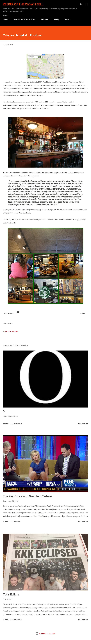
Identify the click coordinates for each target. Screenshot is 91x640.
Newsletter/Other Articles (24, 19)
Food (11, 313)
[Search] (81, 4)
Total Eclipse (11, 594)
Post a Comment (10, 331)
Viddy (56, 19)
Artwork (44, 19)
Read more (83, 423)
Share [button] (82, 313)
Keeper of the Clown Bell (23, 4)
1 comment (15, 522)
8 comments (16, 620)
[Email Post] (17, 313)
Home (5, 19)
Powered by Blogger (47, 633)
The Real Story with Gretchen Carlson (27, 496)
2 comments (16, 423)
